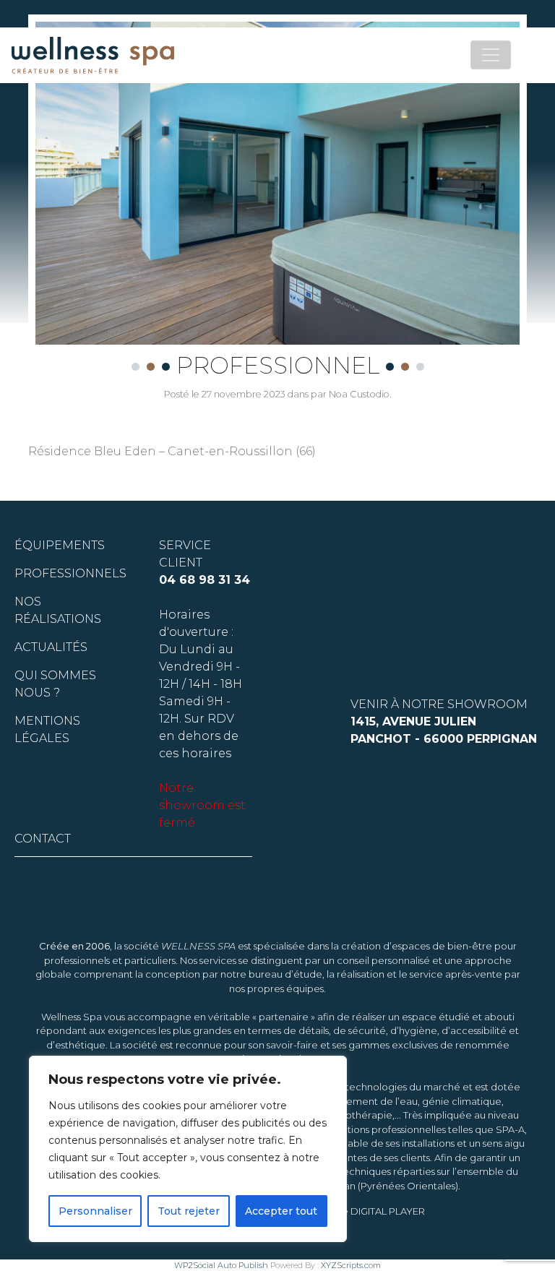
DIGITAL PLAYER (387, 1211)
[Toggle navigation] (490, 54)
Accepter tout (281, 1211)
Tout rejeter (189, 1211)
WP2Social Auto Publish (221, 1265)
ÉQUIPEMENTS (59, 545)
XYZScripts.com (351, 1265)
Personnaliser (95, 1211)
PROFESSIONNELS (70, 573)
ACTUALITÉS (50, 647)
